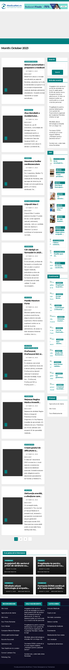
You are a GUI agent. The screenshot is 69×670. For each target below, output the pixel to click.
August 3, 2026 (44, 591)
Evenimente (28, 158)
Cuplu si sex (28, 297)
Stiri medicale (29, 109)
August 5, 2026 (11, 591)
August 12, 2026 (44, 569)
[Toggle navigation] (66, 41)
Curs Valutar (5, 626)
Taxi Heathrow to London (10, 648)
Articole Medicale (59, 159)
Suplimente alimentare (31, 348)
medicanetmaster (24, 591)
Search (52, 60)
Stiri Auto (52, 409)
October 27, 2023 (32, 167)
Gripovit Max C (31, 204)
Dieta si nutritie (29, 444)
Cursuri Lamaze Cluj (8, 653)
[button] (62, 41)
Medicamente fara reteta (32, 201)
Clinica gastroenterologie (10, 635)
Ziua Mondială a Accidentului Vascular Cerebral (32, 116)
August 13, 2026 (11, 569)
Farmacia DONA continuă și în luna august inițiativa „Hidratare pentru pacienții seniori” (55, 134)
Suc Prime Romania (8, 622)
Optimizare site (6, 644)
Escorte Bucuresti (7, 639)
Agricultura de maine (56, 404)
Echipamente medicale (31, 61)
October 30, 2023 (32, 119)
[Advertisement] (34, 25)
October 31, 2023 (32, 71)
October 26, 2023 (32, 256)
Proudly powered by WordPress (23, 667)
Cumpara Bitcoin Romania (10, 630)
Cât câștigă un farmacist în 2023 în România (32, 252)
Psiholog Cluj (5, 657)
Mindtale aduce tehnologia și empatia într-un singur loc (56, 124)
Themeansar (51, 667)
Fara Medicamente (55, 413)
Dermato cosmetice (54, 617)
